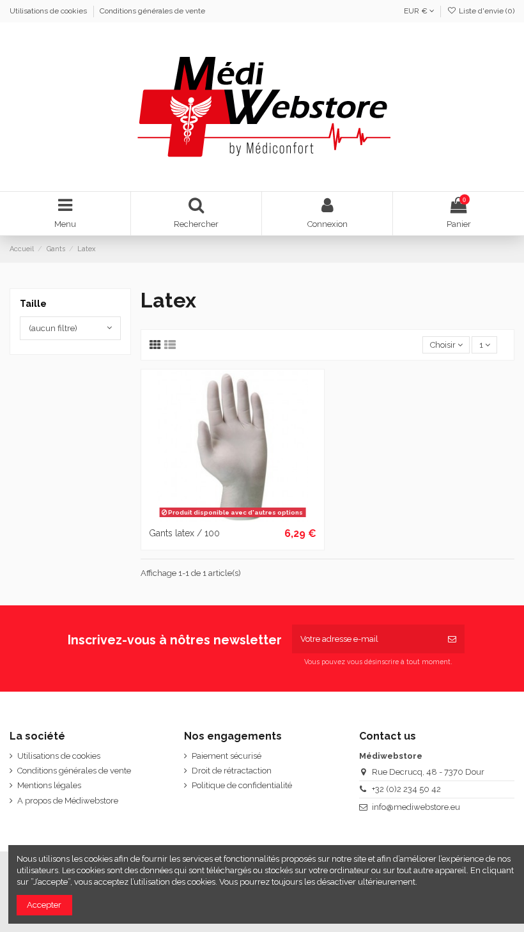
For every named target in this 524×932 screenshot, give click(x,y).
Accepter (44, 905)
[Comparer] (232, 517)
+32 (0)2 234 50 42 (406, 789)
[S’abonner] (452, 639)
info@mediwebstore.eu (416, 807)
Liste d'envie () (485, 10)
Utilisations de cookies (49, 10)
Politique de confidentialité (242, 785)
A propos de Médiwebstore (67, 800)
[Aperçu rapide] (249, 517)
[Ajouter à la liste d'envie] (215, 517)
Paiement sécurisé (226, 756)
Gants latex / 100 (184, 533)
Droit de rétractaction (232, 770)
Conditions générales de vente (152, 10)
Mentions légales (49, 785)
